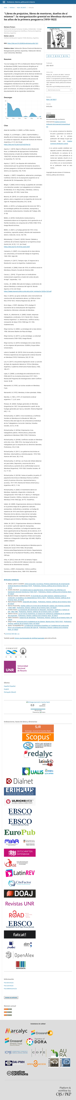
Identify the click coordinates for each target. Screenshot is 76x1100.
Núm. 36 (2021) (21, 7)
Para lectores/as (8, 983)
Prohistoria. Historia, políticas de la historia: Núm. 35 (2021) (38, 616)
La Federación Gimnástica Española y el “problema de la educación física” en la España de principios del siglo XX (38, 626)
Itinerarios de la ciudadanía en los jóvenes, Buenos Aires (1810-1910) (40, 621)
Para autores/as (8, 985)
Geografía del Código (30, 602)
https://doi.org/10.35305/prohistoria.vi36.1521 (22, 43)
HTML (66, 56)
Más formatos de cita (54, 90)
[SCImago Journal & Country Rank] (38, 702)
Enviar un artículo (11, 997)
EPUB (58, 56)
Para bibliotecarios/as (10, 988)
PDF (50, 56)
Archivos (12, 7)
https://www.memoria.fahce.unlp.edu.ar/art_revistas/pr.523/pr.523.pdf (27, 291)
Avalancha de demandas (27, 618)
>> (18, 634)
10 (15, 634)
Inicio (5, 7)
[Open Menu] (4, 2)
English (6, 689)
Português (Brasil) (10, 692)
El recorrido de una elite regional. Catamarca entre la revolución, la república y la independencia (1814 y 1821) (37, 597)
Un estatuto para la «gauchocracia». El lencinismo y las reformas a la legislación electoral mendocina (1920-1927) (37, 591)
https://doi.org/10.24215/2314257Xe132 (17, 144)
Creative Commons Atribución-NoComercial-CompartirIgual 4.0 (58, 124)
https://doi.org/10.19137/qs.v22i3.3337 (17, 247)
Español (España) (9, 686)
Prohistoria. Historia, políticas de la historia (21, 2)
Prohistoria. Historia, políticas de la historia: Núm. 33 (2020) (38, 612)
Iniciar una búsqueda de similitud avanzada (29, 638)
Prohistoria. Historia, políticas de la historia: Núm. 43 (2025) (37, 608)
